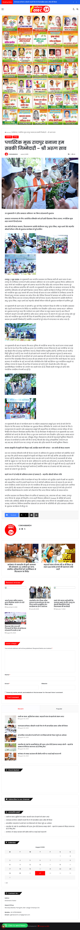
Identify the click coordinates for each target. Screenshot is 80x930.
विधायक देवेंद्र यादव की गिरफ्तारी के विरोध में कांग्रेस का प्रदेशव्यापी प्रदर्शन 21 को (15, 628)
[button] (15, 925)
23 (70, 869)
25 (20, 873)
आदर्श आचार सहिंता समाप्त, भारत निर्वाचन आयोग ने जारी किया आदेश (14, 602)
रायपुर (16, 137)
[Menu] (3, 10)
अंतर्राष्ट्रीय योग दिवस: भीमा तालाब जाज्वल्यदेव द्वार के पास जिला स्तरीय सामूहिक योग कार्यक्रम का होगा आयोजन (39, 603)
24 (10, 873)
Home (8, 132)
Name (7, 675)
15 (60, 865)
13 (40, 865)
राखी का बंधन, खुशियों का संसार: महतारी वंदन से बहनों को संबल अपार (41, 717)
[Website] (19, 529)
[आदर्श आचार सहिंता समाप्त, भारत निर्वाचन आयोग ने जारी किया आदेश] (15, 593)
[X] (24, 529)
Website (44, 684)
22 (60, 869)
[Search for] (77, 10)
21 (50, 869)
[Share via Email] (31, 515)
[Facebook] (22, 529)
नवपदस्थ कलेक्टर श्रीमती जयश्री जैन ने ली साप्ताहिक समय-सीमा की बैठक (43, 726)
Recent (21, 709)
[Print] (36, 515)
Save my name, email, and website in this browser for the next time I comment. (34, 692)
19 (30, 869)
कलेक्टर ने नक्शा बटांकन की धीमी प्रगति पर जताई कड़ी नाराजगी (39, 754)
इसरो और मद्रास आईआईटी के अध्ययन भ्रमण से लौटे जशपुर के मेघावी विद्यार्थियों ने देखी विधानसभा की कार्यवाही (64, 603)
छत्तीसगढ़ (14, 132)
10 (10, 865)
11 (20, 865)
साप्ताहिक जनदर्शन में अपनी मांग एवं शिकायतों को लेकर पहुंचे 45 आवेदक (42, 735)
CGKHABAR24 (13, 154)
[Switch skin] (74, 10)
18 (20, 869)
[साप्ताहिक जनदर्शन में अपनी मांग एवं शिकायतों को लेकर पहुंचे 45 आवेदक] (10, 738)
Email (7, 684)
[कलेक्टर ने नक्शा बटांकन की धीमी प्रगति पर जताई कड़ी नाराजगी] (10, 757)
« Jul (6, 883)
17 (10, 869)
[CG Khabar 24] (40, 9)
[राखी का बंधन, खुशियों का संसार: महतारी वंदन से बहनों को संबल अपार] (10, 719)
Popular (59, 709)
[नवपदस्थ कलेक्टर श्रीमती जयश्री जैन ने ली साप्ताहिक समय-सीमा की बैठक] (10, 729)
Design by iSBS (44, 926)
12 (30, 865)
